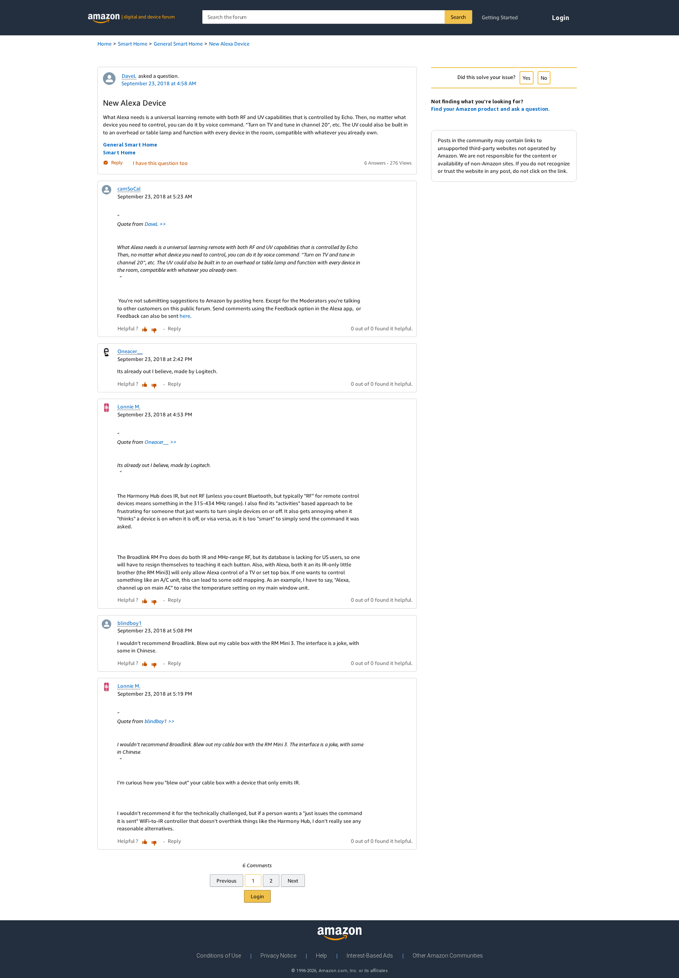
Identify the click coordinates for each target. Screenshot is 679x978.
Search (458, 17)
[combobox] (337, 17)
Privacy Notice (278, 955)
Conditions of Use (218, 955)
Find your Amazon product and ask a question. (490, 109)
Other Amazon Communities (448, 955)
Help (321, 955)
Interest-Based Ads (370, 955)
